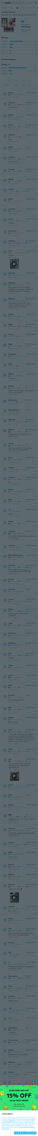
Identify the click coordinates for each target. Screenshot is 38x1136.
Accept (17, 1133)
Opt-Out (24, 1133)
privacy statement (9, 1121)
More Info (32, 1133)
